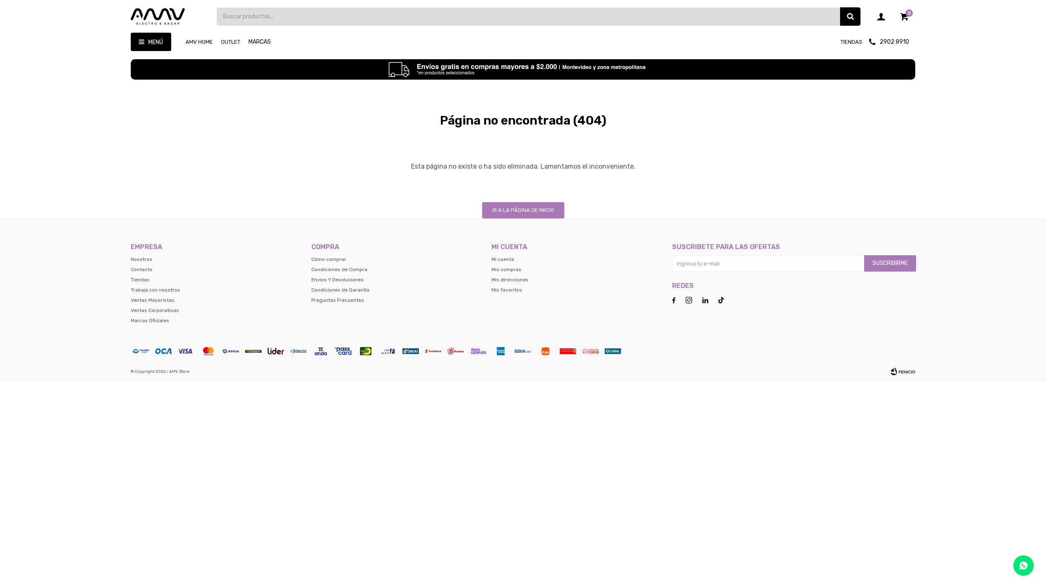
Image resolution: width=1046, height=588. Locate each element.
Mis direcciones (510, 280)
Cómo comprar (328, 259)
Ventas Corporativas (155, 310)
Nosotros (141, 259)
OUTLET (230, 42)
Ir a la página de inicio (523, 210)
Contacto (141, 269)
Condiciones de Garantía (340, 290)
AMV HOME (199, 42)
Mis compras (506, 269)
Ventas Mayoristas (152, 300)
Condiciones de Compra (339, 269)
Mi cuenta (503, 259)
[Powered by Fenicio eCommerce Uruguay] (903, 371)
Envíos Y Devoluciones (337, 280)
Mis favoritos (507, 290)
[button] (850, 16)
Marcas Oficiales (150, 320)
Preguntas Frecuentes (337, 300)
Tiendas (851, 42)
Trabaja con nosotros (155, 290)
